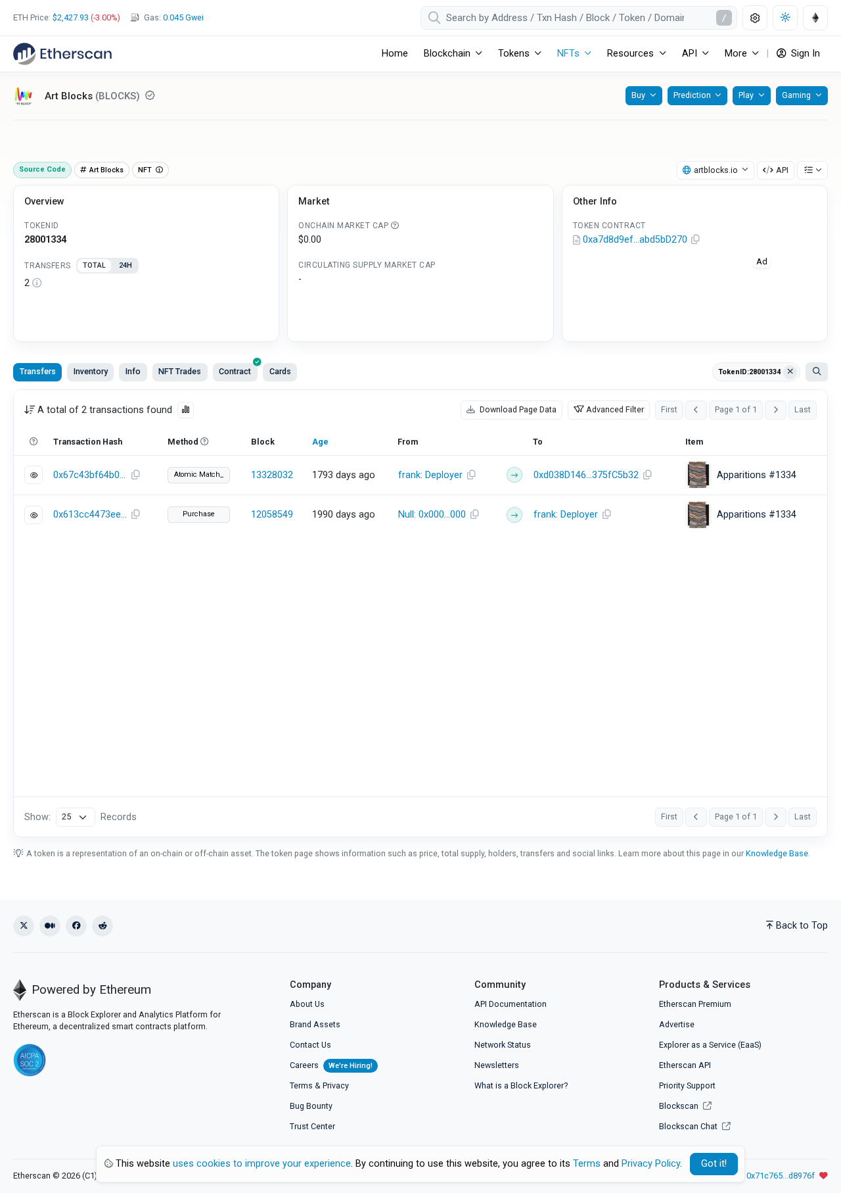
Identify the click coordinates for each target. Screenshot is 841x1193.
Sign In (804, 53)
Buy (638, 95)
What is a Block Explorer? (521, 1085)
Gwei (183, 17)
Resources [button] (630, 53)
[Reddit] (102, 926)
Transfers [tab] (38, 371)
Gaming (796, 95)
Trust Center (312, 1126)
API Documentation (510, 1004)
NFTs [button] (568, 53)
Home (395, 53)
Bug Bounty (311, 1106)
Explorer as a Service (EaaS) (710, 1045)
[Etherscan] (62, 54)
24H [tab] (125, 265)
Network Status (502, 1045)
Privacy (336, 1085)
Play (746, 95)
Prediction (692, 95)
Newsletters (496, 1065)
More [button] (736, 53)
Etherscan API (685, 1065)
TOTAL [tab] (94, 265)
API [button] (689, 53)
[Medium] (49, 926)
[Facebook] (76, 926)
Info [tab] (133, 371)
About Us (307, 1004)
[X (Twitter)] (23, 926)
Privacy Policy (651, 1163)
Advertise (676, 1024)
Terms (301, 1085)
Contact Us (310, 1045)
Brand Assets (315, 1024)
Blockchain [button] (447, 53)
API (782, 170)
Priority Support (687, 1085)
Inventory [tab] (91, 371)
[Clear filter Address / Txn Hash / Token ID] (790, 372)
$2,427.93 (71, 17)
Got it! (714, 1163)
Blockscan (679, 1106)
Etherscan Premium (695, 1004)
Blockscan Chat (689, 1126)
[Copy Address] (696, 240)
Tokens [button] (514, 53)
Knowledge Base (777, 853)
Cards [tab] (280, 371)
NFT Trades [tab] (179, 371)
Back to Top (802, 925)
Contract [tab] (235, 371)
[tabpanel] (146, 283)
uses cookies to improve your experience (262, 1163)
